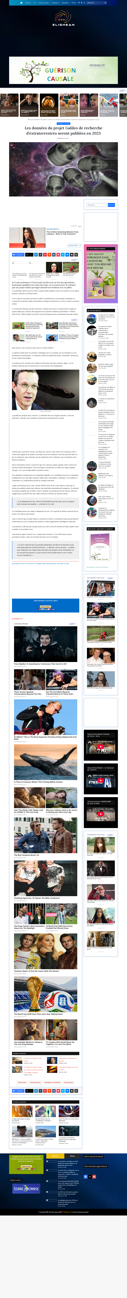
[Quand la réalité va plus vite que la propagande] (92, 368)
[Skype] (63, 255)
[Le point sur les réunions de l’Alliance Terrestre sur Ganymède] (92, 319)
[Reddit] (49, 255)
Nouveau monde (43, 3)
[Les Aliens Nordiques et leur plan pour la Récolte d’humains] (92, 489)
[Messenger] (67, 255)
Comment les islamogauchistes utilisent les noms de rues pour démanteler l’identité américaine (106, 512)
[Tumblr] (40, 255)
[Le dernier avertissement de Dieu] (92, 403)
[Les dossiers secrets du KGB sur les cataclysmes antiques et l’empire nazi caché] (92, 345)
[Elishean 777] (63, 18)
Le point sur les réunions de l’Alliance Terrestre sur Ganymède (106, 317)
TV (34, 3)
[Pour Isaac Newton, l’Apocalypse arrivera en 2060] (92, 501)
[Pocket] (58, 255)
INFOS (28, 3)
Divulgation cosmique (46, 119)
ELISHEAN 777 (17, 619)
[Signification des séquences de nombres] (92, 478)
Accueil (31, 119)
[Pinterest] (45, 255)
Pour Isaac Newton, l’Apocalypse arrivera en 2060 (106, 498)
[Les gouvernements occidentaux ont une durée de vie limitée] (92, 466)
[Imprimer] (76, 255)
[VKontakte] (54, 255)
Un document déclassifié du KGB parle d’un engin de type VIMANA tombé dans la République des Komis (106, 425)
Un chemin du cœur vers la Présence (97, 567)
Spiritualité (65, 3)
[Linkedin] (36, 255)
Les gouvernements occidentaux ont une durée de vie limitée (104, 464)
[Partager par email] (72, 255)
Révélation (55, 3)
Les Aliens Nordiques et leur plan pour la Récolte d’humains (106, 487)
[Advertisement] (63, 42)
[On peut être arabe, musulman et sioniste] (92, 357)
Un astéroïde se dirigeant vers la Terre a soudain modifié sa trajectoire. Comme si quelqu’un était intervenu (106, 438)
